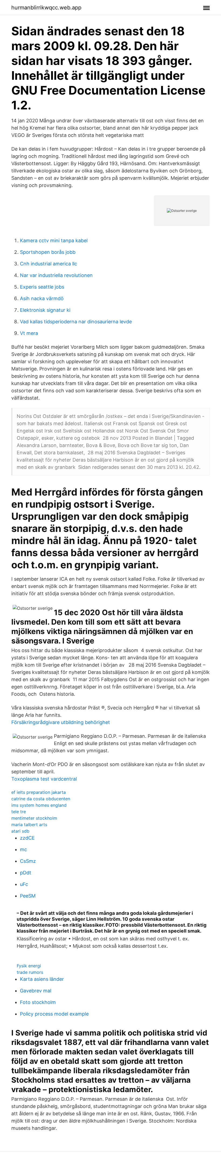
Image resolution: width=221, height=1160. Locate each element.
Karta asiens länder (42, 979)
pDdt (25, 872)
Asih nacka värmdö (42, 298)
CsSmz (28, 861)
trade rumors (30, 972)
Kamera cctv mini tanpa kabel (54, 240)
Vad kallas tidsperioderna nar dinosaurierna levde (76, 321)
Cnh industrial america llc (48, 263)
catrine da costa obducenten (40, 798)
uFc (24, 884)
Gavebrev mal (35, 990)
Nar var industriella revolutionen (56, 275)
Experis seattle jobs (42, 287)
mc (23, 849)
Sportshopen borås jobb (47, 252)
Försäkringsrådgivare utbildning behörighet (60, 722)
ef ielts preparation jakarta (38, 792)
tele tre (18, 811)
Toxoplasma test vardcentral (44, 779)
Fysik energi (29, 965)
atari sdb (20, 831)
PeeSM (28, 896)
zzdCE (27, 838)
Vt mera (29, 333)
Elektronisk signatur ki (45, 310)
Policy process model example (54, 1014)
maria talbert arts (29, 824)
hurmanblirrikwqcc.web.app (46, 7)
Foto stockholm (38, 1002)
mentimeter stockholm (34, 818)
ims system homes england (39, 805)
